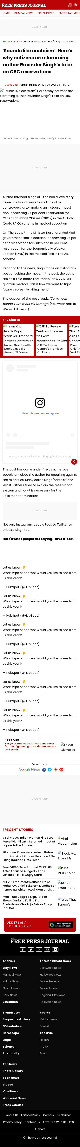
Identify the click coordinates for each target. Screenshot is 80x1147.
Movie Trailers (49, 988)
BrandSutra (11, 1012)
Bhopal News (11, 988)
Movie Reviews (49, 981)
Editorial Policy (30, 1115)
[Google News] (29, 769)
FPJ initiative (12, 1026)
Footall (44, 1026)
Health (44, 1040)
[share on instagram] (47, 949)
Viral (15, 41)
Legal (7, 1040)
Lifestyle (46, 1033)
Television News (50, 1002)
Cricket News (48, 1019)
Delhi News (10, 995)
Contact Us (32, 1122)
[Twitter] (50, 769)
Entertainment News (55, 961)
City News (10, 968)
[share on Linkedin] (39, 949)
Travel (44, 1047)
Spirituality (11, 1053)
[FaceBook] (44, 769)
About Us (12, 1115)
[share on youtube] (55, 949)
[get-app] (76, 5)
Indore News (11, 981)
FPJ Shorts (45, 13)
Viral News (10, 1091)
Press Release (13, 1105)
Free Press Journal (24, 5)
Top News (10, 1064)
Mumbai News (23, 13)
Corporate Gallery (16, 1019)
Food (43, 1053)
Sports (45, 1012)
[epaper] (70, 5)
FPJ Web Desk (10, 84)
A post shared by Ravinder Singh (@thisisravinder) (40, 456)
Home (6, 13)
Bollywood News (50, 968)
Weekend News (14, 1098)
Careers (48, 1115)
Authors (40, 1129)
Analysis (9, 961)
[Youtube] (61, 769)
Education (10, 1002)
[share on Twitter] (31, 949)
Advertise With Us (54, 1122)
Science (9, 1047)
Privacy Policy (12, 1122)
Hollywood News (50, 975)
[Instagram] (55, 769)
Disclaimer (64, 1115)
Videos (8, 1084)
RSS (71, 1122)
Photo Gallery (13, 1071)
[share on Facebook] (23, 949)
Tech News (11, 1078)
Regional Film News (52, 995)
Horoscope (11, 1033)
